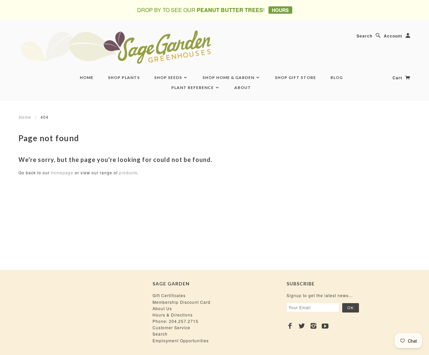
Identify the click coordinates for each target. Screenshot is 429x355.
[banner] (152, 47)
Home (87, 77)
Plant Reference (193, 87)
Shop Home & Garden (228, 77)
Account (393, 36)
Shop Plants (124, 77)
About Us (162, 308)
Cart (398, 78)
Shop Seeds (168, 77)
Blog (336, 77)
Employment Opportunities (180, 340)
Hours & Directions (172, 315)
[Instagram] (313, 326)
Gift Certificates (169, 295)
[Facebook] (290, 326)
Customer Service (171, 327)
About (242, 87)
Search (364, 36)
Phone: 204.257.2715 (175, 321)
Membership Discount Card (181, 302)
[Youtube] (325, 326)
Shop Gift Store (295, 77)
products (128, 172)
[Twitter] (301, 326)
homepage (62, 172)
